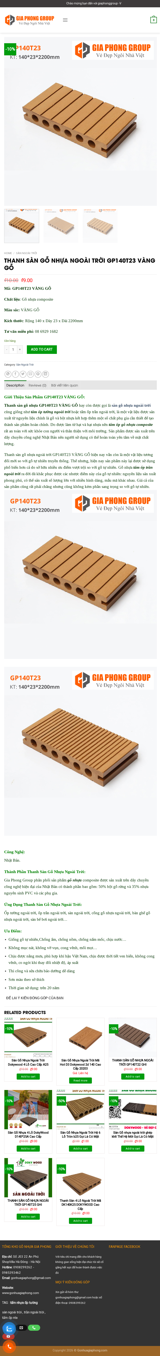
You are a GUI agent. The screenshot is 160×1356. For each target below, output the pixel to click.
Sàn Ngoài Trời (26, 253)
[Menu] (65, 20)
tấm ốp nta (10, 1318)
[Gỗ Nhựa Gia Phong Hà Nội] (29, 20)
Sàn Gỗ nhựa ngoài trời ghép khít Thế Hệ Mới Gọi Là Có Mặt (133, 1135)
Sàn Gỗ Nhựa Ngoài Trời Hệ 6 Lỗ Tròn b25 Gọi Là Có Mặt (80, 1135)
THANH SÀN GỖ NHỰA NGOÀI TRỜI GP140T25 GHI (28, 1203)
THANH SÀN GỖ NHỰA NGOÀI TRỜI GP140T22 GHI (132, 1062)
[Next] (148, 121)
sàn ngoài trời (12, 1312)
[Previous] (12, 121)
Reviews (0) (37, 385)
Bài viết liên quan (64, 385)
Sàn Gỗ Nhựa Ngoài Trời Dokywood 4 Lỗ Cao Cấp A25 (28, 1062)
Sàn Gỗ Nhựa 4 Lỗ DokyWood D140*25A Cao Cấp (28, 1135)
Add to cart (41, 349)
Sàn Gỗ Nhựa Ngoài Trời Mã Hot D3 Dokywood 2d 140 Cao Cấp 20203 (80, 1064)
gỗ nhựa (75, 880)
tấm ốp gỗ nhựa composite (131, 424)
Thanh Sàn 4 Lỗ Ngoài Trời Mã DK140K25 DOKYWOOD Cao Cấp (80, 1205)
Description (15, 385)
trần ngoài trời (34, 1312)
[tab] (15, 385)
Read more (81, 1080)
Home (8, 253)
